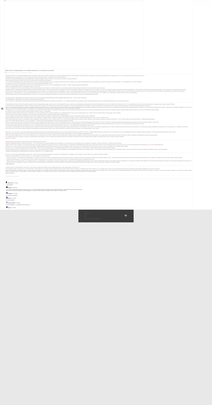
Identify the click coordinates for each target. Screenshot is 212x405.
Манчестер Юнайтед (11, 176)
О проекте (85, 211)
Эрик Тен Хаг (17, 176)
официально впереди (150, 144)
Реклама (85, 216)
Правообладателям (87, 213)
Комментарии (30, 72)
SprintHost (88, 218)
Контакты (85, 214)
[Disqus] (99, 195)
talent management (29, 149)
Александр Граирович (12, 72)
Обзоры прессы (25, 72)
